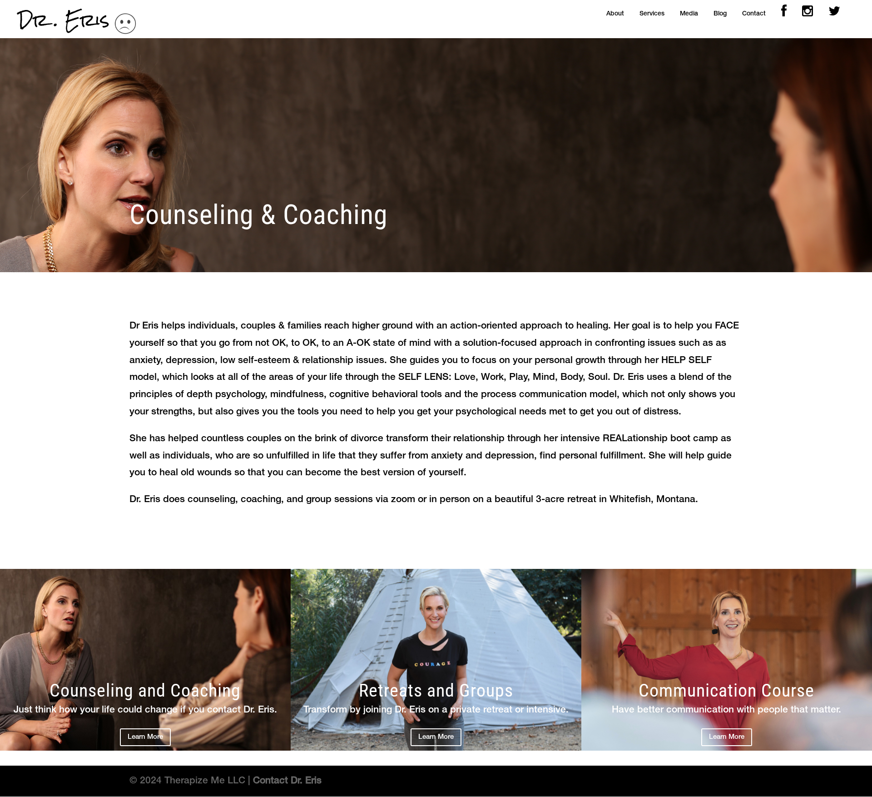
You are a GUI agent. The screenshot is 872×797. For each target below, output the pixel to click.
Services (651, 14)
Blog (720, 14)
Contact (754, 14)
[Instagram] (807, 13)
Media (689, 14)
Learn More (145, 737)
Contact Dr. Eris (287, 781)
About (615, 14)
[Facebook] (784, 13)
